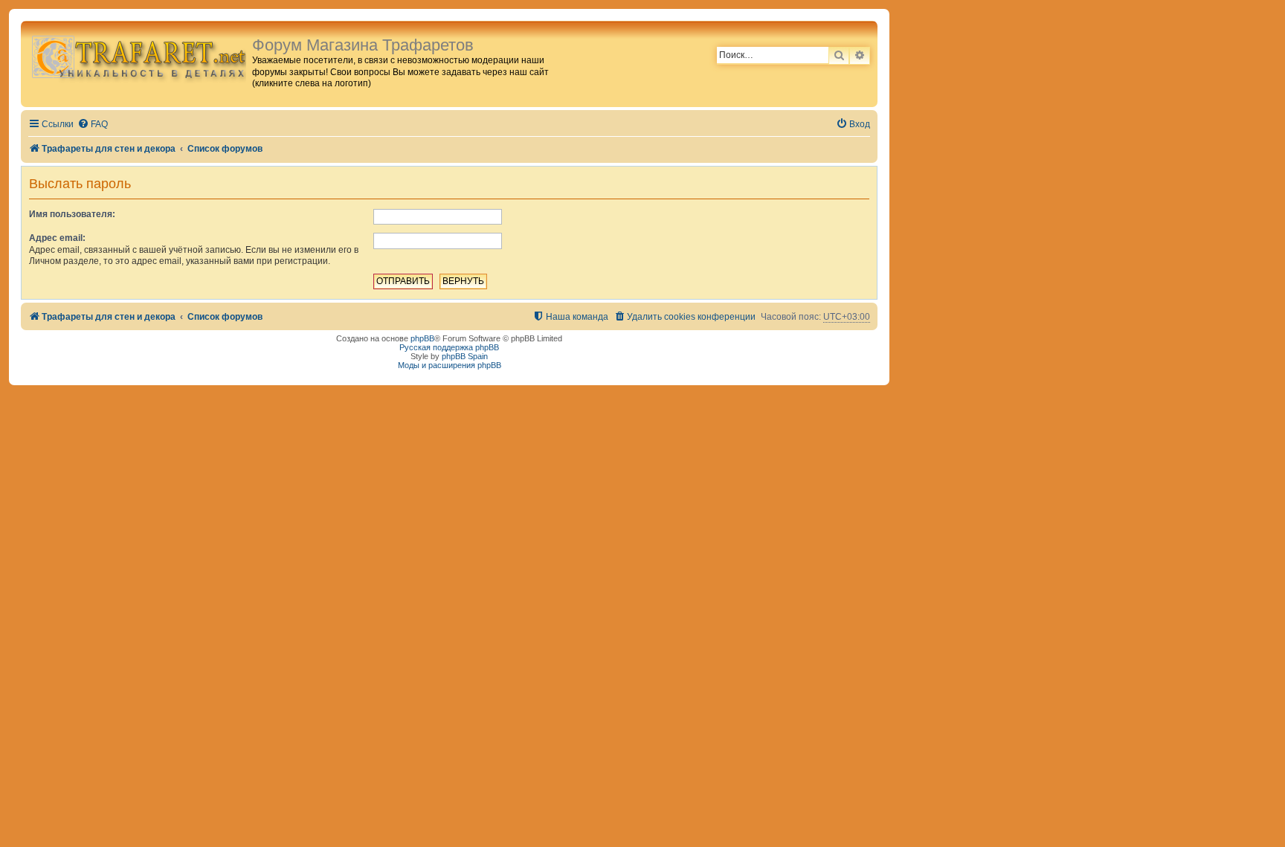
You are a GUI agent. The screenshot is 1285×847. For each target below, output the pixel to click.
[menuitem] (92, 125)
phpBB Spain (465, 356)
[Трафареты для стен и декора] (138, 56)
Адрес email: (57, 238)
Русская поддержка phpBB (449, 347)
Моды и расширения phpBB (449, 365)
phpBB (422, 338)
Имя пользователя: (72, 214)
